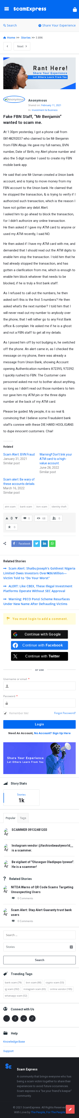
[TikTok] (32, 1018)
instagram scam (34, 989)
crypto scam (55, 982)
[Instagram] (6, 1018)
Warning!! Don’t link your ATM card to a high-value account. (56, 459)
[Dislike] (16, 518)
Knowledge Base (14, 1041)
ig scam (12, 989)
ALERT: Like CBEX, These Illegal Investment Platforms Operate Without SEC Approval (37, 588)
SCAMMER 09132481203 (29, 829)
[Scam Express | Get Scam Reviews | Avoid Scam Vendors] (30, 9)
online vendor (61, 989)
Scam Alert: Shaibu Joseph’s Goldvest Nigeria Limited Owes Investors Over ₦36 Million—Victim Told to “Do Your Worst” (39, 573)
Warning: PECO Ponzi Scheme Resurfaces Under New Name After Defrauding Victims (36, 601)
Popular (10, 818)
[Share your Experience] (70, 1109)
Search (12, 25)
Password (10, 696)
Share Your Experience (59, 25)
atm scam (10, 506)
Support (8, 1051)
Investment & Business (44, 110)
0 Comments (25, 898)
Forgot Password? (65, 713)
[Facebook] (15, 1018)
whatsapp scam (16, 995)
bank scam (26, 506)
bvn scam (41, 506)
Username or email (16, 679)
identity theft (59, 506)
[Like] (6, 518)
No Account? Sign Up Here (52, 733)
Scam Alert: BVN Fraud (19, 454)
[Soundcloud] (23, 1018)
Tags (23, 818)
